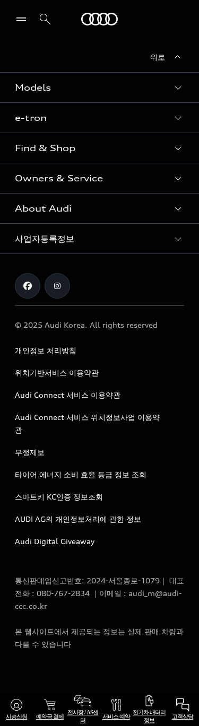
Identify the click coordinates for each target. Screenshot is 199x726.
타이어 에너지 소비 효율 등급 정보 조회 (80, 474)
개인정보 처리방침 (45, 350)
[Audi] (99, 19)
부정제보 (30, 452)
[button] (99, 87)
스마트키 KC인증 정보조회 (59, 496)
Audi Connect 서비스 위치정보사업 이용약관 (87, 423)
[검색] (45, 19)
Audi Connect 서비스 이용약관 (67, 394)
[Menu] (23, 19)
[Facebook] (27, 286)
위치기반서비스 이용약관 (57, 372)
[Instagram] (57, 286)
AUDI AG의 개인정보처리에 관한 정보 (78, 518)
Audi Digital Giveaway (54, 541)
